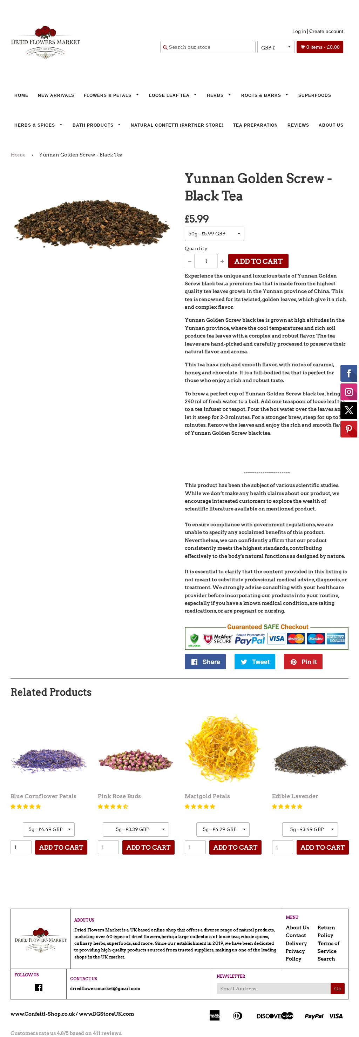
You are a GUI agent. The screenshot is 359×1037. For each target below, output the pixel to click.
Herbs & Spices (35, 125)
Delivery (296, 943)
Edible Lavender (295, 796)
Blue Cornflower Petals (43, 796)
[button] (26, 806)
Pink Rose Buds (119, 796)
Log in (299, 31)
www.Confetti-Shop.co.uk (43, 1014)
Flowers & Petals (108, 95)
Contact (296, 935)
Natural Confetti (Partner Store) (177, 125)
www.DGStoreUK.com (106, 1014)
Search (326, 959)
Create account (326, 31)
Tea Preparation (255, 125)
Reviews (298, 125)
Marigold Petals (207, 796)
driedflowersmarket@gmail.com (105, 988)
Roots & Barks (262, 95)
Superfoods (314, 95)
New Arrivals (56, 95)
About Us (331, 125)
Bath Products (94, 125)
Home (21, 95)
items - (323, 47)
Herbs (216, 95)
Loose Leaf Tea (170, 95)
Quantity (196, 248)
